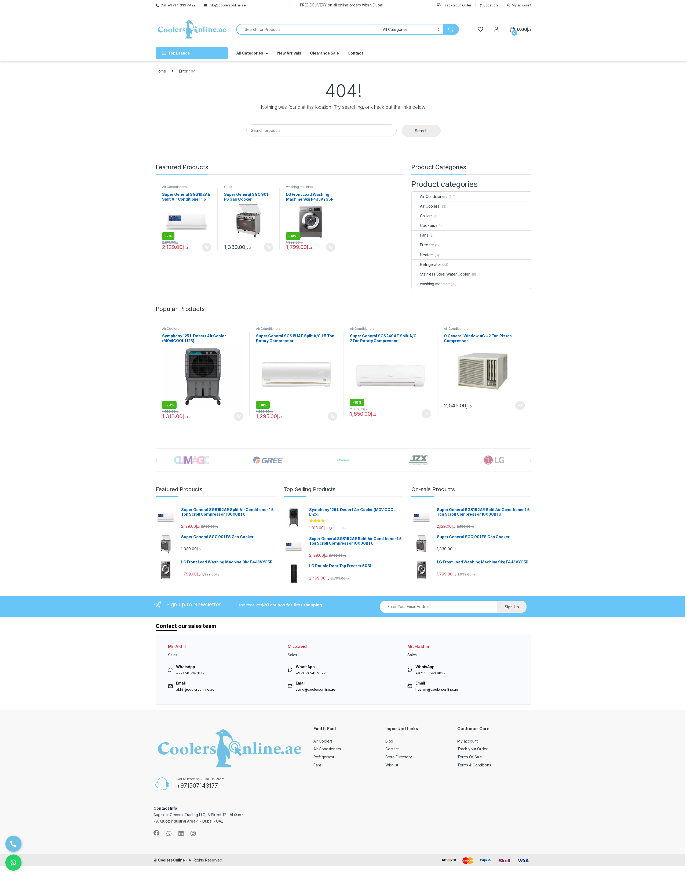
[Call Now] (13, 844)
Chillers (426, 215)
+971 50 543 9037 (430, 673)
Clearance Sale (324, 53)
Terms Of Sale (469, 757)
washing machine (299, 187)
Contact (355, 53)
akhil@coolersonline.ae (195, 689)
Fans (424, 235)
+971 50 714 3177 (190, 673)
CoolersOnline (171, 860)
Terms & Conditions (474, 765)
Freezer (427, 244)
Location (491, 5)
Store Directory (398, 757)
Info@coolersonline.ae (227, 5)
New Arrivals (289, 53)
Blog (389, 741)
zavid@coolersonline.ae (315, 689)
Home (161, 71)
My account (521, 5)
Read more (520, 405)
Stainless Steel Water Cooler (444, 274)
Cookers (230, 187)
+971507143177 (197, 785)
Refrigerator (430, 264)
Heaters (427, 254)
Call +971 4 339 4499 (178, 5)
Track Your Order (457, 5)
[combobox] (308, 29)
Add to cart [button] (206, 247)
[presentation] (157, 460)
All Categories (249, 53)
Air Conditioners (174, 187)
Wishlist (391, 765)
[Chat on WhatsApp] (13, 863)
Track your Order (472, 749)
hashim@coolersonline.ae (436, 689)
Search (421, 130)
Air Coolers (429, 206)
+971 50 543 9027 (311, 673)
